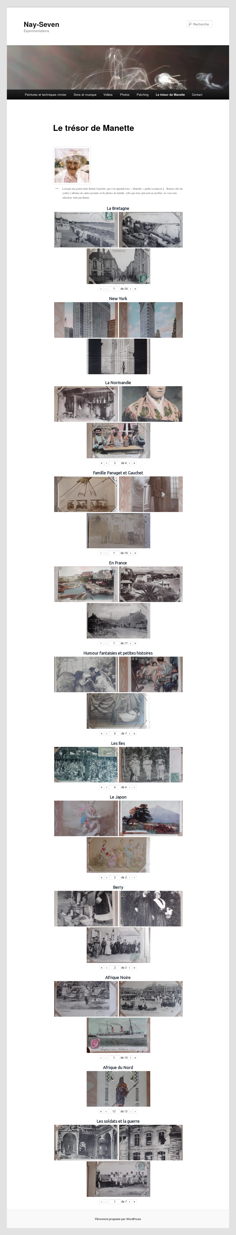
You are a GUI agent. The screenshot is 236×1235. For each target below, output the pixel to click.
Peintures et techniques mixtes (45, 94)
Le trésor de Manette (170, 94)
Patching (142, 94)
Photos (125, 94)
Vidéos (108, 94)
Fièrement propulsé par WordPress (118, 1219)
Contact (197, 94)
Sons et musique (85, 94)
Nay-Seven (41, 24)
